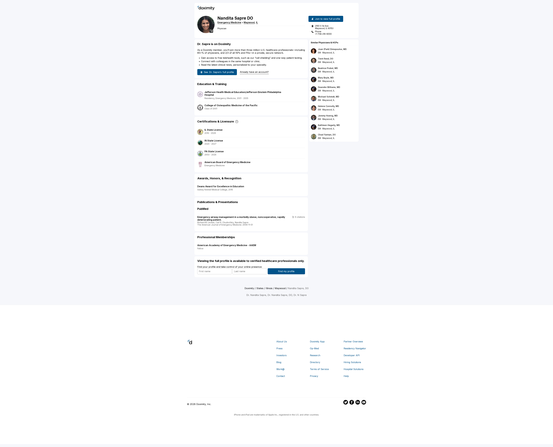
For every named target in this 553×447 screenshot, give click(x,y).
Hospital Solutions (353, 369)
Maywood (249, 22)
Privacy (314, 376)
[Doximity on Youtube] (363, 403)
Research (315, 355)
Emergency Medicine (229, 22)
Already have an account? (254, 72)
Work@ (280, 369)
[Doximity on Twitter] (345, 403)
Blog (278, 362)
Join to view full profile (327, 18)
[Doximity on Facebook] (351, 403)
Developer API (352, 355)
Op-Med (314, 348)
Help (346, 376)
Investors (281, 355)
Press (279, 348)
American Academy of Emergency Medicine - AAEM (226, 245)
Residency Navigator (355, 348)
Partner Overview (353, 341)
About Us (281, 341)
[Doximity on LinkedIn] (357, 403)
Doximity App (317, 341)
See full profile (219, 72)
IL (257, 22)
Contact (280, 376)
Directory (315, 362)
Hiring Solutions (352, 362)
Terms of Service (319, 369)
